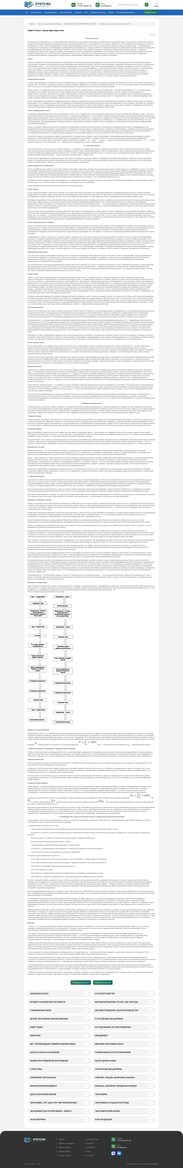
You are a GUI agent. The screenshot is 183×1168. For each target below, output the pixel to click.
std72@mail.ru (106, 6)
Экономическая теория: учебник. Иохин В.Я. (114, 24)
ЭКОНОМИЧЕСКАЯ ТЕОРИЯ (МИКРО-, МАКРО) (80, 24)
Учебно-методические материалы (49, 24)
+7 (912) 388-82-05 (84, 6)
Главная (32, 24)
